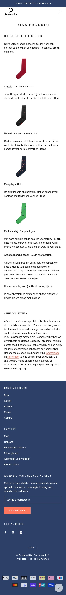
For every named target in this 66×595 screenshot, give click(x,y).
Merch (7, 412)
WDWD (45, 559)
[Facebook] (5, 532)
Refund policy (11, 464)
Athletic (8, 406)
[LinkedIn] (21, 532)
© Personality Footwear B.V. (33, 555)
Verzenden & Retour (15, 447)
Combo (8, 417)
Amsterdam (52, 352)
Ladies (7, 400)
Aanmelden (17, 511)
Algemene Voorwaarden (17, 458)
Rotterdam (13, 356)
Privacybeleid (11, 453)
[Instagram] (13, 532)
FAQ (6, 436)
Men (6, 395)
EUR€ (31, 548)
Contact (8, 441)
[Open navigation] (60, 12)
